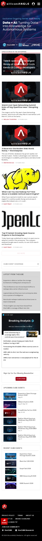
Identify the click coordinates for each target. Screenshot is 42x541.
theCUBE (8, 530)
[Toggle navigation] (39, 4)
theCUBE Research (26, 530)
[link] (21, 65)
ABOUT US (30, 515)
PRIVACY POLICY (8, 515)
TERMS (20, 515)
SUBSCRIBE (21, 379)
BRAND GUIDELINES (22, 519)
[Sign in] (33, 4)
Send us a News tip (9, 522)
